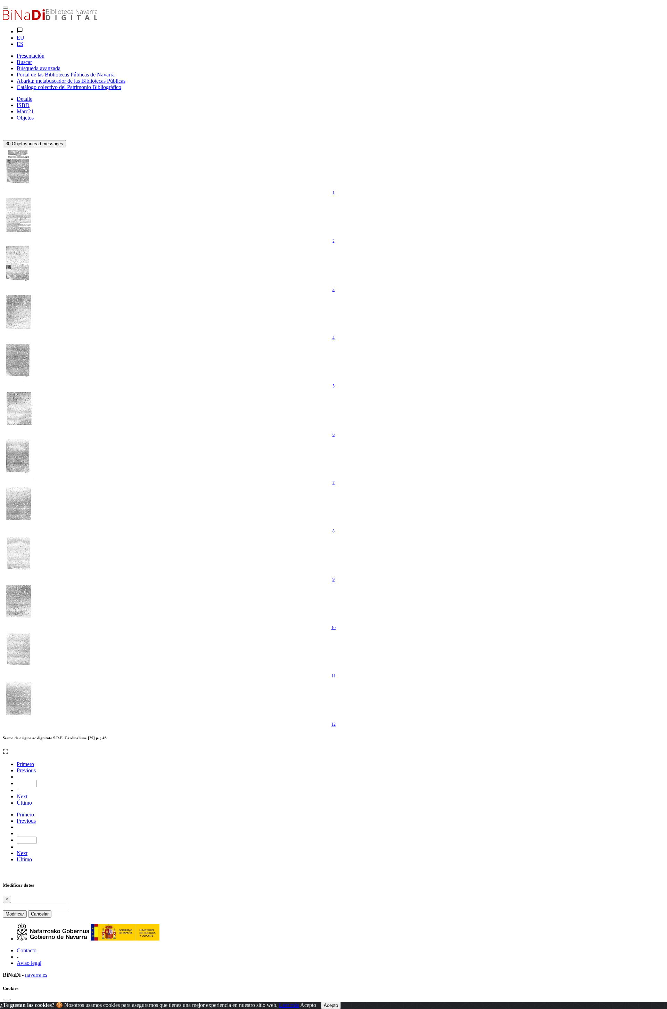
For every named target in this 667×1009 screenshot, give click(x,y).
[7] (18, 458)
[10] (18, 603)
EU (20, 38)
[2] (18, 216)
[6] (18, 410)
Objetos (25, 118)
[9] (18, 555)
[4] (18, 313)
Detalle (24, 99)
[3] (18, 265)
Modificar (15, 914)
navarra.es (36, 975)
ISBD (23, 105)
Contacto (26, 950)
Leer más (289, 1005)
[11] (18, 651)
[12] (18, 700)
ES (20, 44)
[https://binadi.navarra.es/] (50, 18)
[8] (18, 506)
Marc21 (25, 111)
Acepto (308, 1005)
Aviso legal (29, 963)
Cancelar (40, 914)
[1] (18, 168)
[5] (18, 361)
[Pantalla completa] (333, 752)
